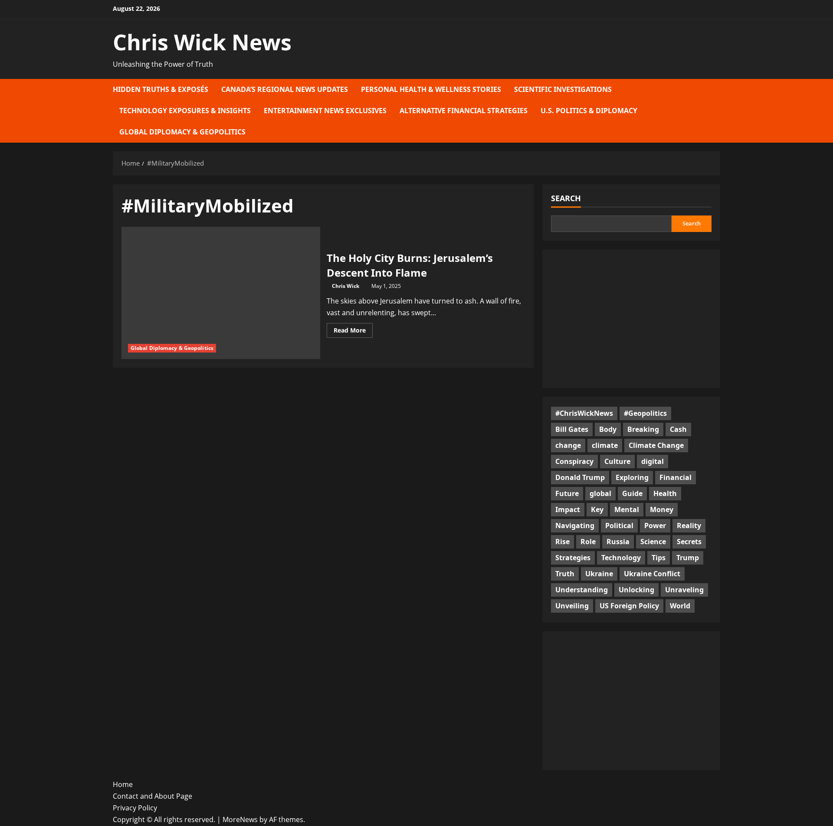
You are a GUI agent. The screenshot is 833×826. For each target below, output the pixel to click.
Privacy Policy (135, 808)
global (600, 493)
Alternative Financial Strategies (464, 110)
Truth (564, 573)
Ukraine (599, 573)
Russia (618, 541)
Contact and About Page (152, 796)
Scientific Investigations (563, 89)
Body (608, 429)
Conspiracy (574, 461)
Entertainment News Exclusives (325, 110)
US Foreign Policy (629, 606)
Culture (617, 461)
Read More (353, 332)
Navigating (574, 525)
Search (566, 198)
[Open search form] (717, 110)
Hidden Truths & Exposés (160, 89)
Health (665, 493)
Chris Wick (345, 286)
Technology (621, 557)
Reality (689, 525)
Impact (567, 509)
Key (597, 509)
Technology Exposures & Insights (185, 110)
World (680, 606)
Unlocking (636, 589)
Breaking (643, 429)
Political (619, 525)
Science (653, 541)
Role (588, 541)
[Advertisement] (631, 318)
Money (661, 509)
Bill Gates (571, 429)
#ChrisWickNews (584, 413)
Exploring (632, 477)
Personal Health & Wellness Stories (431, 89)
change (568, 445)
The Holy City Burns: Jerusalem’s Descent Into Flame (410, 265)
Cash (678, 429)
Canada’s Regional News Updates (284, 89)
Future (567, 493)
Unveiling (572, 606)
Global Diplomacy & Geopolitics (182, 132)
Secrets (689, 541)
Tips (659, 557)
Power (655, 525)
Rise (562, 541)
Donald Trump (580, 477)
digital (652, 461)
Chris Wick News (202, 42)
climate (605, 445)
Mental (626, 509)
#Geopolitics (645, 413)
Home (123, 784)
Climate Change (656, 445)
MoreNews (240, 819)
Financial (675, 477)
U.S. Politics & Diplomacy (589, 110)
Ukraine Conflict (652, 573)
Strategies (572, 557)
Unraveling (684, 589)
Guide (632, 493)
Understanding (581, 589)
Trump (687, 557)
